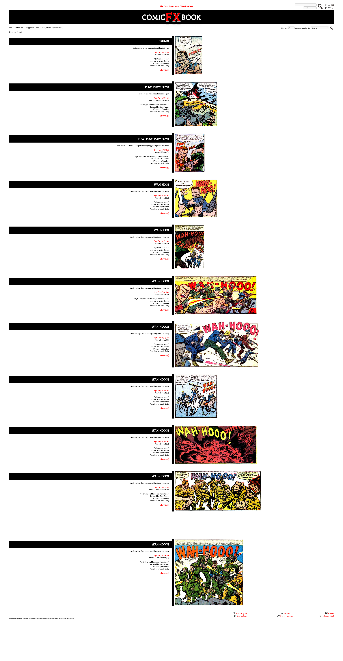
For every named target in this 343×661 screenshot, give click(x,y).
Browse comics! (286, 616)
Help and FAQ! (328, 616)
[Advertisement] (171, 526)
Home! (331, 613)
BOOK (191, 17)
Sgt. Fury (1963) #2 (161, 52)
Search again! (241, 613)
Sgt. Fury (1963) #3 (161, 98)
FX (173, 17)
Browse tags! (241, 616)
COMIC (153, 17)
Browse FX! (288, 613)
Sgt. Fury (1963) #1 (161, 150)
